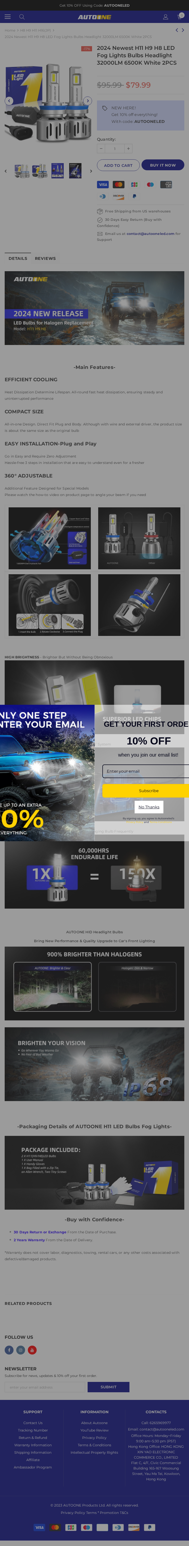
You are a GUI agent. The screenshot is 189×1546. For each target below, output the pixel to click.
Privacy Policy (134, 822)
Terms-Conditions (161, 822)
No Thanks (149, 807)
